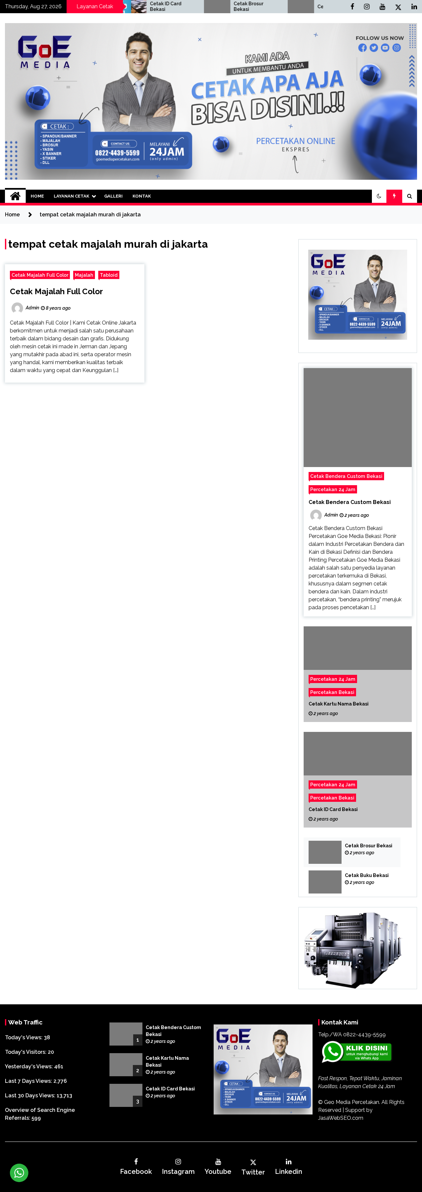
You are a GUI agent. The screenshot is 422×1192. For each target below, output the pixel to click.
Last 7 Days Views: (29, 1081)
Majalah (84, 275)
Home (37, 196)
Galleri (113, 196)
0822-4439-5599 (364, 1034)
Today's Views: (24, 1037)
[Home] (15, 196)
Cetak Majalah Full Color (40, 275)
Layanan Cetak (71, 196)
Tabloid (109, 275)
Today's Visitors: (26, 1052)
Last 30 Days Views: (31, 1095)
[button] (379, 196)
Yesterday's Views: (29, 1066)
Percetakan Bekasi (332, 692)
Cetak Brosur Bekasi (215, 6)
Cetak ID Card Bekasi (132, 6)
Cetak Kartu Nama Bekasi (339, 703)
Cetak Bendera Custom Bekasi (346, 476)
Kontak (142, 196)
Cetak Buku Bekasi (305, 6)
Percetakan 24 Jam (332, 489)
